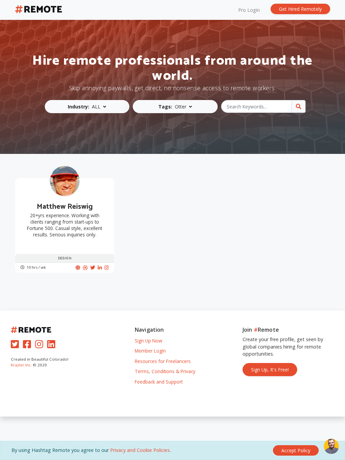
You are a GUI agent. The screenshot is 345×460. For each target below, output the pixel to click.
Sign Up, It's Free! (270, 369)
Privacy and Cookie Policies (140, 450)
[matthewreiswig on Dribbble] (85, 267)
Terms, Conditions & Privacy (165, 371)
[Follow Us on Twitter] (16, 345)
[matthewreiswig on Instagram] (106, 267)
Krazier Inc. (21, 364)
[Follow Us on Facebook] (28, 345)
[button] (87, 106)
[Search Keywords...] (298, 106)
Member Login (150, 351)
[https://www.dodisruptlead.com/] (77, 267)
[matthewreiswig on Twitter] (92, 267)
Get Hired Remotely (300, 9)
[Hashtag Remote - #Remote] (38, 10)
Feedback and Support (159, 382)
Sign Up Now (148, 340)
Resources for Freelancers (163, 361)
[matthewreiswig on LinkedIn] (100, 267)
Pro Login (249, 10)
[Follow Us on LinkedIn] (52, 345)
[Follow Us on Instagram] (40, 345)
